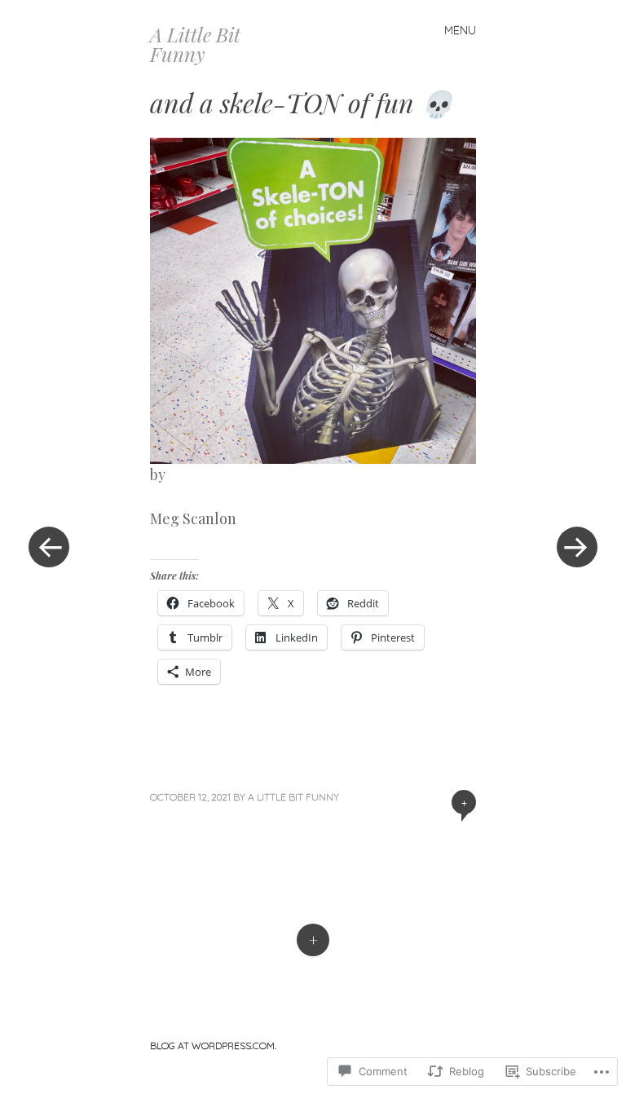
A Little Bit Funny (195, 44)
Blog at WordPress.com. (213, 1045)
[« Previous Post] (49, 547)
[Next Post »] (577, 547)
